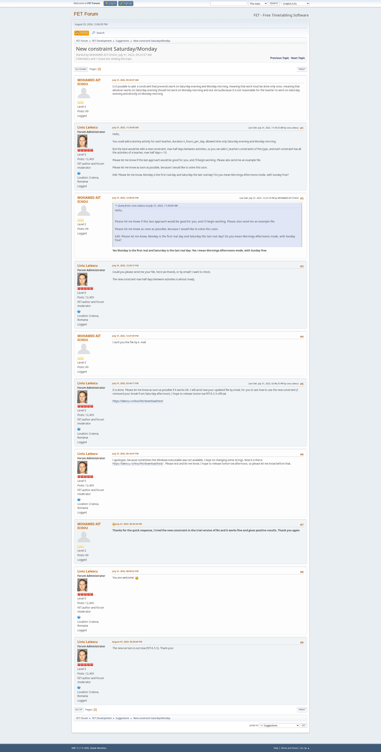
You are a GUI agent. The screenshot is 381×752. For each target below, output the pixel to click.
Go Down (80, 69)
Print (302, 69)
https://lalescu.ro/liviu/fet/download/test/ (138, 401)
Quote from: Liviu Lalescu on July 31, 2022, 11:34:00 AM (148, 205)
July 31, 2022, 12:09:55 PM (125, 197)
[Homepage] (79, 173)
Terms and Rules (289, 747)
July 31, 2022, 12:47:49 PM (125, 335)
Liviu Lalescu (87, 127)
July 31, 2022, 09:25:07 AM (125, 79)
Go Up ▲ (305, 747)
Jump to (254, 725)
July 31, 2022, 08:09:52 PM (125, 571)
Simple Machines (98, 748)
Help (276, 747)
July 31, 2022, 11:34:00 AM (125, 127)
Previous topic (279, 58)
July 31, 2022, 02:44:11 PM (125, 383)
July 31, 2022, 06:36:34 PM (128, 523)
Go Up (78, 709)
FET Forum (86, 13)
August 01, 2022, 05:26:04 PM (127, 641)
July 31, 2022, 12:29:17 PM (125, 265)
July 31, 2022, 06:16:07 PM (125, 453)
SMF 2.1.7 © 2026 (80, 748)
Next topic (298, 58)
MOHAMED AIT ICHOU (89, 82)
